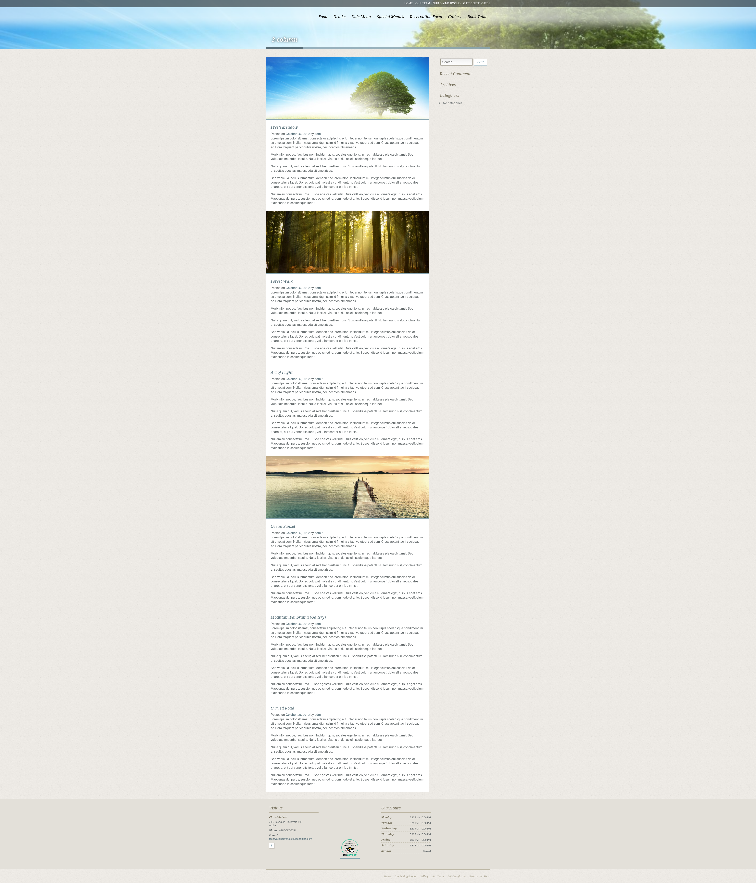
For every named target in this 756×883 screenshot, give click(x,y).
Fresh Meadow (284, 127)
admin (319, 133)
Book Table (477, 16)
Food (323, 16)
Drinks (339, 16)
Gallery (454, 16)
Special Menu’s (390, 16)
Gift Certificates (476, 3)
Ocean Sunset (283, 526)
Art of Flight (282, 372)
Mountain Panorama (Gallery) (298, 617)
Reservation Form (426, 16)
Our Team (422, 3)
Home (408, 3)
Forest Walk (282, 281)
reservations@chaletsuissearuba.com (290, 839)
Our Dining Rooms (446, 3)
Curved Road (282, 708)
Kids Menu (361, 16)
